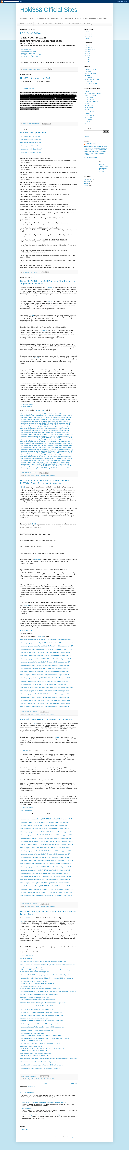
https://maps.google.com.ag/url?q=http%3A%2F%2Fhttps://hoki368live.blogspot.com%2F (46, 436)
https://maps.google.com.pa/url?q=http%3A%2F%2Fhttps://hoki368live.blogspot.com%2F (46, 639)
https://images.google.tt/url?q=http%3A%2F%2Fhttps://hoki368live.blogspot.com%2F (45, 425)
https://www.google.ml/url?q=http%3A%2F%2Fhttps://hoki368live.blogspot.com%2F (44, 706)
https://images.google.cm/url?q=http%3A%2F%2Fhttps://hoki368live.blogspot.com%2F (45, 867)
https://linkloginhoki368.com (28, 51)
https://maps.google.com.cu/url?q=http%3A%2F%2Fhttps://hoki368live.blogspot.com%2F (46, 892)
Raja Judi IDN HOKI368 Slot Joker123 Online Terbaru (46, 719)
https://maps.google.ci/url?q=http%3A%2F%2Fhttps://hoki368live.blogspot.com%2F (44, 825)
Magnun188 (25, 1129)
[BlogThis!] (46, 69)
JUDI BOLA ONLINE (90, 95)
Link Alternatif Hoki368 (26, 404)
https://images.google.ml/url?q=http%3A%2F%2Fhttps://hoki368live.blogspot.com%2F (45, 700)
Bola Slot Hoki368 (99, 153)
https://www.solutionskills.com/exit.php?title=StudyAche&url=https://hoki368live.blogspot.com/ (47, 965)
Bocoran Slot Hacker (90, 69)
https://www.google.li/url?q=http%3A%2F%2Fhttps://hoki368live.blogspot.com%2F (44, 684)
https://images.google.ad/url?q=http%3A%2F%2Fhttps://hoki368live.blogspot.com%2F (45, 655)
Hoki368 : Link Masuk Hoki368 (35, 78)
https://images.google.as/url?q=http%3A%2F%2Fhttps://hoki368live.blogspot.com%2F (45, 691)
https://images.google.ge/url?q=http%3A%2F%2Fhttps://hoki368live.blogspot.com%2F (45, 851)
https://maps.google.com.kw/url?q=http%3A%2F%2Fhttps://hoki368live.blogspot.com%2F (46, 844)
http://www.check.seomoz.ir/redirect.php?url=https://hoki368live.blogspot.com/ (43, 1003)
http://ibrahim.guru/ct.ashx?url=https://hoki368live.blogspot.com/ (39, 1024)
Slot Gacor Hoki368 (90, 73)
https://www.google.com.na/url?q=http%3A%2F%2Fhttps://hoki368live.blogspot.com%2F (46, 453)
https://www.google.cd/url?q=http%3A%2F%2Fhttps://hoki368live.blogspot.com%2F (44, 464)
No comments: (37, 69)
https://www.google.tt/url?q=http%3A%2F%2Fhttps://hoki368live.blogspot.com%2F (44, 432)
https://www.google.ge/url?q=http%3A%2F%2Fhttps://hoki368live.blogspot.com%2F (44, 857)
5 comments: (33, 472)
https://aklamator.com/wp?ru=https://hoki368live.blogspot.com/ (38, 1062)
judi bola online (39, 410)
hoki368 (87, 45)
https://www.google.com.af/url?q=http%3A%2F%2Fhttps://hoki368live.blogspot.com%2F (46, 447)
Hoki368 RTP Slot (75, 24)
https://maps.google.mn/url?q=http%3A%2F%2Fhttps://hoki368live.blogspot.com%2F (45, 419)
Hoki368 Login (88, 24)
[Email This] (44, 69)
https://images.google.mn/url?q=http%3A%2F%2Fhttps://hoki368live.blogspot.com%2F (45, 417)
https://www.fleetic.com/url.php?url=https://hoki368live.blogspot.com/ (40, 1068)
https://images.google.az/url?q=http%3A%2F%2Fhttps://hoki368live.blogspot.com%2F (45, 671)
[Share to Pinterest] (51, 69)
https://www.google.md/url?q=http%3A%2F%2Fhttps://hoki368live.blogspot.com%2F (45, 468)
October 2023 (87, 181)
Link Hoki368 (47, 24)
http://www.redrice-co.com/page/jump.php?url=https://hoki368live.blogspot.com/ (43, 961)
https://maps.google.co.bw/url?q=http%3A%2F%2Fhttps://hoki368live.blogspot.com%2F (46, 835)
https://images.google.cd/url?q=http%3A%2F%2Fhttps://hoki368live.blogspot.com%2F (45, 460)
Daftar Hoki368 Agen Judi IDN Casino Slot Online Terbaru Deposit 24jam (41, 1115)
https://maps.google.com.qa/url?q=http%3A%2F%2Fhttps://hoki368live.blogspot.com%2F (46, 441)
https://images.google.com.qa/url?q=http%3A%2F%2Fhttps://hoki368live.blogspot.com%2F (47, 440)
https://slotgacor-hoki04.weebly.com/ (31, 152)
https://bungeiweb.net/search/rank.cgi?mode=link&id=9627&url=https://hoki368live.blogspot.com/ (48, 1058)
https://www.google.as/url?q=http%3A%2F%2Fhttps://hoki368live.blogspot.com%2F (44, 697)
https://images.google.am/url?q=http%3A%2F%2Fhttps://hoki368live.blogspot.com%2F (45, 659)
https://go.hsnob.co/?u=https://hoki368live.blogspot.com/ (36, 1030)
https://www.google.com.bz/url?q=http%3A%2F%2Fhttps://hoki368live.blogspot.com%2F (46, 458)
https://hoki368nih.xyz (26, 49)
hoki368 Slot (87, 155)
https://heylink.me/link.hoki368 (29, 57)
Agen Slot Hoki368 (91, 143)
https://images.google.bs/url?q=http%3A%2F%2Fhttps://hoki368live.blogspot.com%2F (45, 423)
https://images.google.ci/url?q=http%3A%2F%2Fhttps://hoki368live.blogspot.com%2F (45, 822)
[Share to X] (48, 69)
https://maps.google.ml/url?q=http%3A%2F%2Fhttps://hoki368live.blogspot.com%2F (45, 703)
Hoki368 (21, 24)
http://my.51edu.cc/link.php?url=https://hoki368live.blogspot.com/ (39, 994)
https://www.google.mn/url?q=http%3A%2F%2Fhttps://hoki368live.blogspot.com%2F (45, 421)
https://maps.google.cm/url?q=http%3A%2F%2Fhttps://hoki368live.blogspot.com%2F (45, 870)
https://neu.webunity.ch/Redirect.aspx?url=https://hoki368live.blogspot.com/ (42, 1027)
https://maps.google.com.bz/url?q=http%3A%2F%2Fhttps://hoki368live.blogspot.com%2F (46, 456)
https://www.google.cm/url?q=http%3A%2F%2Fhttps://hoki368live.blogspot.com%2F (45, 873)
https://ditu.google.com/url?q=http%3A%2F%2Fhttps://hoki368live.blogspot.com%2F (45, 652)
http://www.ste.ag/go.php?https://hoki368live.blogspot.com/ (37, 1009)
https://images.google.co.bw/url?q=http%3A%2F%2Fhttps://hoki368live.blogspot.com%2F (46, 832)
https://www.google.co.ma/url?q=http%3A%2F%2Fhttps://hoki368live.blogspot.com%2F (45, 863)
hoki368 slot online (90, 49)
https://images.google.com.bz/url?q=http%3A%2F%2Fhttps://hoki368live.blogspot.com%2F (47, 455)
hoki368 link (88, 47)
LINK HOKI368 (89, 34)
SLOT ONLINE (89, 97)
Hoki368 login (92, 146)
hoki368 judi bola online (90, 148)
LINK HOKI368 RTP (90, 36)
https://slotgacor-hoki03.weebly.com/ (31, 149)
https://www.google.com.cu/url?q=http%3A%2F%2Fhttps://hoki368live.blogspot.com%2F (46, 895)
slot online (51, 301)
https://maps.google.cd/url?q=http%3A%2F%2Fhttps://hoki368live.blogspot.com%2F (45, 462)
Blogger (72, 1137)
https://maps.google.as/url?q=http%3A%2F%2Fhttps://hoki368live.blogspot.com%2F (45, 694)
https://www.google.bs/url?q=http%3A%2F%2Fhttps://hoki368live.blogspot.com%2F (44, 430)
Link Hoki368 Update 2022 (33, 132)
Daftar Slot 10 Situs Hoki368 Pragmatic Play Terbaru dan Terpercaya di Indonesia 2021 (47, 282)
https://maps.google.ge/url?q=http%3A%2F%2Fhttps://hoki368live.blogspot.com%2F (45, 854)
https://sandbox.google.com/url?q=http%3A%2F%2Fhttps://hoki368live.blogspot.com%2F (46, 687)
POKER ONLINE (89, 99)
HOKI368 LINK (89, 105)
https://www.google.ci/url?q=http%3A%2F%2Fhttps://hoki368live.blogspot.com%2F (44, 828)
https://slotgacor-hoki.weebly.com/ (30, 136)
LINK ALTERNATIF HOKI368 (93, 93)
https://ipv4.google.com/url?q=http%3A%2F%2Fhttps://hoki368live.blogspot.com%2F (45, 886)
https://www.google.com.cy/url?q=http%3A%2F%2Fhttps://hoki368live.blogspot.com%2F (46, 415)
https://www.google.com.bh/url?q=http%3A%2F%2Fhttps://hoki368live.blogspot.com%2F (46, 649)
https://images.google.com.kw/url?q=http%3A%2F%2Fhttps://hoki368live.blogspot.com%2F (47, 841)
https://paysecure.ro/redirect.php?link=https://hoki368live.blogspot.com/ (41, 1012)
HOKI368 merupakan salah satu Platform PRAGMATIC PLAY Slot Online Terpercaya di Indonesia (47, 481)
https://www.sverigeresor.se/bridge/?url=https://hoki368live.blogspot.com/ (41, 1006)
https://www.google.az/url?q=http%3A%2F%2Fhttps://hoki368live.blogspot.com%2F (44, 674)
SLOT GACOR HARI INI (91, 101)
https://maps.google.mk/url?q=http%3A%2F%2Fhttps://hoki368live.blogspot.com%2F (45, 879)
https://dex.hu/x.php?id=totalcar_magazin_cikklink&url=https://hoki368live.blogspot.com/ (46, 975)
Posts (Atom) (31, 1086)
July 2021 (86, 185)
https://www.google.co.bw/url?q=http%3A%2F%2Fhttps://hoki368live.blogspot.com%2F (45, 838)
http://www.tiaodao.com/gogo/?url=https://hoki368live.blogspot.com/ (40, 1043)
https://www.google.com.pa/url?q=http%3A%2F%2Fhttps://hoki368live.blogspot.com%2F (46, 819)
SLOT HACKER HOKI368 (92, 79)
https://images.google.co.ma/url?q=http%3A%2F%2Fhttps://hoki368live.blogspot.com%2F (46, 860)
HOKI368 (27, 475)
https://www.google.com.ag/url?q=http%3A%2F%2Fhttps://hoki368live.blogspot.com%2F (46, 438)
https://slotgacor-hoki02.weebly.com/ (31, 146)
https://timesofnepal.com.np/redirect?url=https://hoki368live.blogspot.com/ (41, 1015)
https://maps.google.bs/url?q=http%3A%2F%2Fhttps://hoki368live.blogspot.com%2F (45, 427)
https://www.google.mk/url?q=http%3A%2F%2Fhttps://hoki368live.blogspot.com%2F (45, 883)
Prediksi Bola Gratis (26, 406)
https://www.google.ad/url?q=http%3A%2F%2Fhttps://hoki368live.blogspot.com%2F (44, 665)
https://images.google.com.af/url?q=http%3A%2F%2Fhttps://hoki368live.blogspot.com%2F (46, 445)
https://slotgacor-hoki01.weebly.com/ (31, 142)
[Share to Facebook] (49, 69)
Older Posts (74, 1083)
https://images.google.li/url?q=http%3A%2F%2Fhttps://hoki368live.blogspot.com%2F (45, 678)
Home (45, 1083)
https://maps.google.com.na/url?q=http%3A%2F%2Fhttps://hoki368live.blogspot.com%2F (46, 451)
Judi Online (88, 71)
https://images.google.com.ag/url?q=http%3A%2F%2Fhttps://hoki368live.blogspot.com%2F (47, 434)
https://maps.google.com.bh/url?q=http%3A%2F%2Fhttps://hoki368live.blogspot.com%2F (46, 646)
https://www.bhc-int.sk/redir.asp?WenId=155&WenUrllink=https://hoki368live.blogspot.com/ (46, 978)
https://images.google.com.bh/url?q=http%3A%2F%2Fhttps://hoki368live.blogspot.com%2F (47, 643)
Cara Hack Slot (89, 118)
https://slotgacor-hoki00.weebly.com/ (31, 139)
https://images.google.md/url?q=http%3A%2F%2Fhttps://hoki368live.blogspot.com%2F (45, 466)
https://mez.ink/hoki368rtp (27, 53)
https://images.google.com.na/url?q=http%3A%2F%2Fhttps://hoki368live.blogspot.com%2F (47, 449)
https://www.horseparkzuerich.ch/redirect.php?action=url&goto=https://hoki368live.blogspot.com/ (48, 991)
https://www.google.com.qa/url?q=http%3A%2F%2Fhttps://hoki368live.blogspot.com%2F (46, 443)
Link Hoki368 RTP (100, 151)
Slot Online (52, 475)
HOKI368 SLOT (89, 81)
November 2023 (88, 179)
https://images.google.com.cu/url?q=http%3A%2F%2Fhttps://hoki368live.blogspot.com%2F (47, 889)
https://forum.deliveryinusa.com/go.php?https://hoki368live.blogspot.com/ (41, 1065)
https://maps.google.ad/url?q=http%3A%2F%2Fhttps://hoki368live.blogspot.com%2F (45, 662)
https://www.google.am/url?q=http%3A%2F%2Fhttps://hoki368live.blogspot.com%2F (45, 668)
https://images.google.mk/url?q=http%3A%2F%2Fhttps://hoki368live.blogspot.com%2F (45, 876)
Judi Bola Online (34, 475)
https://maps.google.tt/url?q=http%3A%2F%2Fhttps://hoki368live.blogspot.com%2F (44, 428)
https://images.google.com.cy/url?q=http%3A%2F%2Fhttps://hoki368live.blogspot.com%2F (47, 414)
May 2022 (86, 183)
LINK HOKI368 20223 (30, 33)
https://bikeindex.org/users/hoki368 (30, 55)
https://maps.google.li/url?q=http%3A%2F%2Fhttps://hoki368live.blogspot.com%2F (44, 681)
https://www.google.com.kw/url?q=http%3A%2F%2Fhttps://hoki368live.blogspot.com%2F (46, 847)
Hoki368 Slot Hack (60, 24)
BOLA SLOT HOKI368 (91, 84)
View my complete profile (90, 157)
